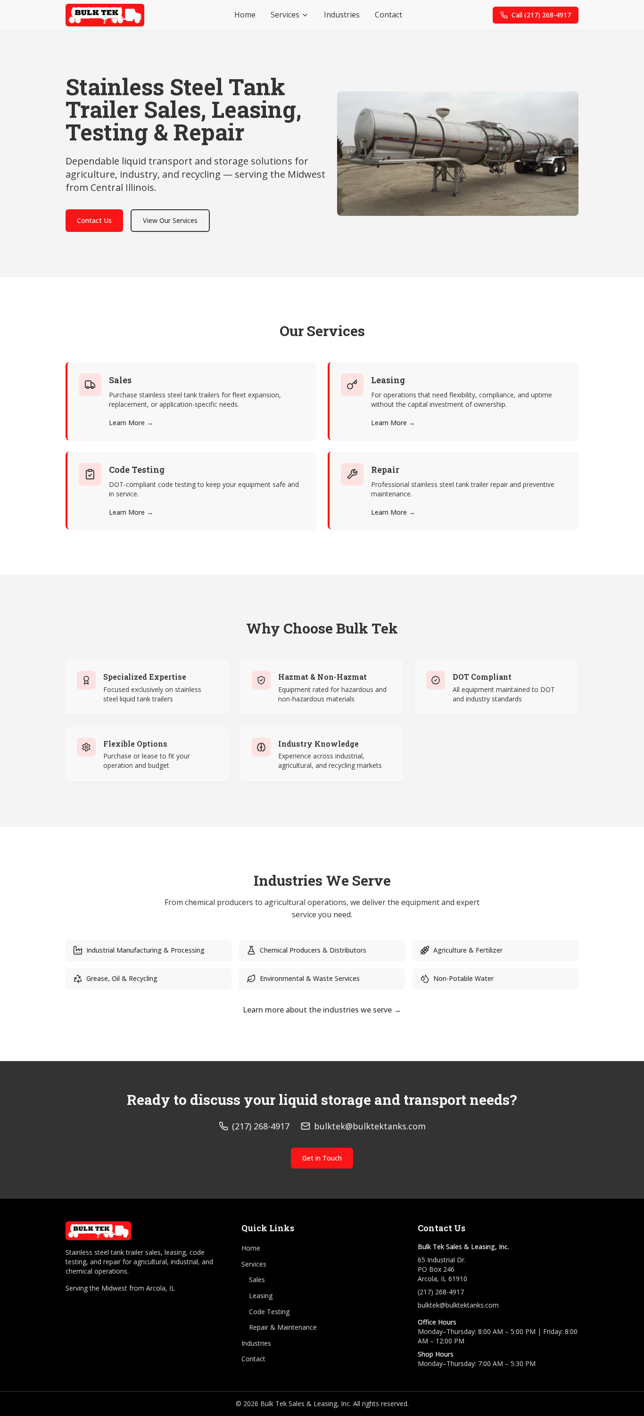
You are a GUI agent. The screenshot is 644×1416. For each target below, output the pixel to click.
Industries (342, 14)
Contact (388, 14)
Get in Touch (322, 1157)
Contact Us (94, 220)
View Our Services (170, 220)
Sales (257, 1279)
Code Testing (269, 1311)
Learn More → (131, 422)
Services (285, 14)
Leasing (260, 1295)
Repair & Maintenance (283, 1327)
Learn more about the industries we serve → (322, 1009)
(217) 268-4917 (441, 1291)
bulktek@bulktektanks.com (458, 1305)
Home (245, 14)
